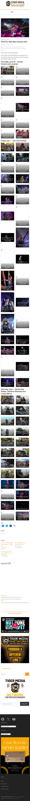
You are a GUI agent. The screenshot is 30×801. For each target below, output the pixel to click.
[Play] (3, 631)
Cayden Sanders (5, 47)
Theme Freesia (21, 796)
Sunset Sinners (18, 48)
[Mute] (24, 631)
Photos (12, 48)
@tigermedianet (6, 668)
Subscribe (24, 704)
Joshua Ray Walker (16, 47)
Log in (2, 781)
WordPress (3, 798)
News (8, 39)
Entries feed (4, 783)
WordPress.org (4, 789)
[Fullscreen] (27, 631)
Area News (3, 39)
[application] (15, 625)
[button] (7, 70)
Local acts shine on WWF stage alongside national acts (7, 544)
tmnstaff (4, 44)
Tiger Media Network (6, 796)
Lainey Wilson (8, 48)
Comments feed (5, 786)
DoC (11, 47)
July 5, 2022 (10, 44)
